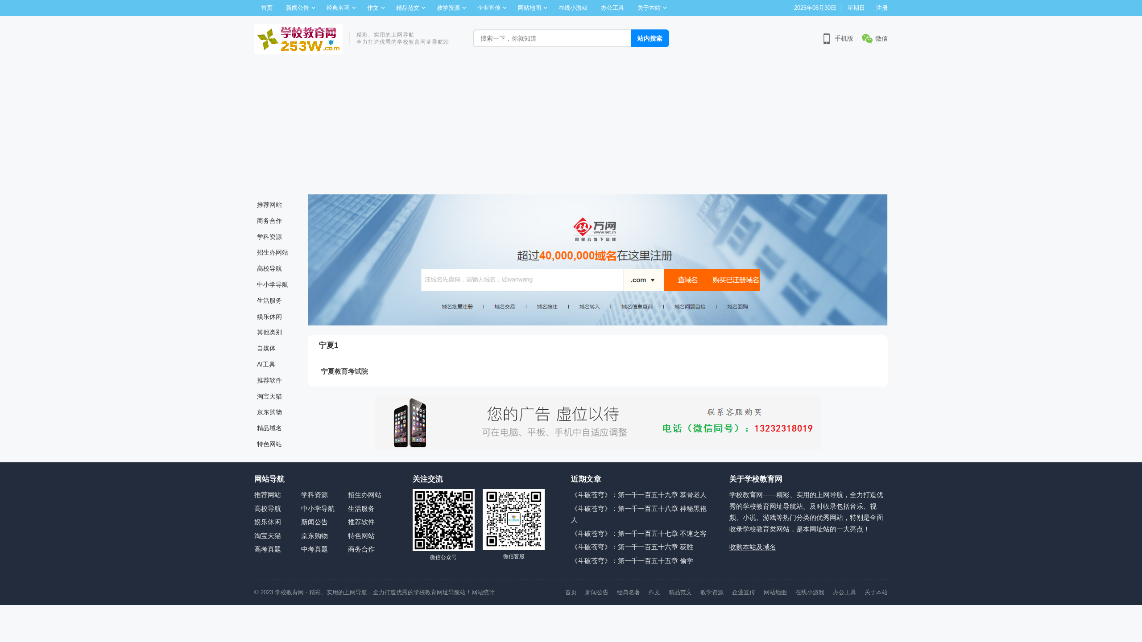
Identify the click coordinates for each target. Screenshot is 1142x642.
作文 (373, 7)
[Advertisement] (571, 127)
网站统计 (483, 592)
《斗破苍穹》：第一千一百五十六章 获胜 (632, 547)
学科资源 (269, 236)
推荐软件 (269, 380)
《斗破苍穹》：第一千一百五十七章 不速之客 (639, 533)
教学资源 (448, 7)
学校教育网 (289, 592)
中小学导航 (272, 284)
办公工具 (612, 7)
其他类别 (269, 332)
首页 (267, 7)
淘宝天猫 (269, 396)
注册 (882, 7)
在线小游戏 (573, 7)
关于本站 (649, 7)
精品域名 (269, 428)
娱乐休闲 (269, 316)
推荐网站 (269, 204)
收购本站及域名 (752, 547)
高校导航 (269, 268)
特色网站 (269, 444)
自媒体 (266, 348)
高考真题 (267, 549)
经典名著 (338, 7)
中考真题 (314, 549)
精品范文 (407, 7)
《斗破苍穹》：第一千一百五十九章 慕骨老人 (639, 494)
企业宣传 (489, 7)
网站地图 (529, 7)
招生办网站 (272, 252)
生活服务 (269, 300)
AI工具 (266, 364)
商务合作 (269, 220)
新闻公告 (297, 7)
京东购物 (269, 412)
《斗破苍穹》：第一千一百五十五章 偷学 (632, 560)
